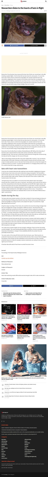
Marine (26, 441)
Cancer (3, 453)
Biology (11, 5)
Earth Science (4, 458)
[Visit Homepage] (24, 1)
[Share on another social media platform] (45, 46)
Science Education (28, 451)
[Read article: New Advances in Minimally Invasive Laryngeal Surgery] (9, 329)
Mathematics (27, 442)
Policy (26, 448)
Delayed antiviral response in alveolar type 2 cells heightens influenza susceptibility (8, 317)
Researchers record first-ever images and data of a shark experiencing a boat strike (21, 392)
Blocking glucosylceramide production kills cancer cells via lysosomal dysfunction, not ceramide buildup (23, 432)
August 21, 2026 (4, 338)
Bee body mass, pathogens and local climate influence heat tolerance (18, 388)
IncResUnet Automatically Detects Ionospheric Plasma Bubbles (14, 429)
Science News (6, 5)
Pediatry (26, 446)
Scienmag (5, 474)
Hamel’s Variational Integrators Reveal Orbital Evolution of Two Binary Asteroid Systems (19, 427)
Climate (3, 456)
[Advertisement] (24, 50)
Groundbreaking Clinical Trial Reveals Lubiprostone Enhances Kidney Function (20, 396)
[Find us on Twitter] (3, 421)
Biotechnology (5, 448)
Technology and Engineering (30, 456)
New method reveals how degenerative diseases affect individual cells (23, 337)
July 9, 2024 (4, 10)
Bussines (3, 451)
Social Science (28, 453)
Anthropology (4, 441)
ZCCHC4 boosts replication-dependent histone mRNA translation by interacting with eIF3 (19, 434)
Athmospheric (4, 444)
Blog (2, 449)
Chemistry (4, 454)
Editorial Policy (28, 439)
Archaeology (4, 442)
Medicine (26, 444)
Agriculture (4, 439)
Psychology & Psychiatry (30, 449)
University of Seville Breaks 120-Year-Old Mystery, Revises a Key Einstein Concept (20, 384)
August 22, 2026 (4, 320)
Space (26, 454)
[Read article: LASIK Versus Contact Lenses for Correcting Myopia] (40, 309)
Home (2, 5)
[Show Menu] (2, 1)
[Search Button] (45, 1)
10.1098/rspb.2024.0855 (7, 258)
